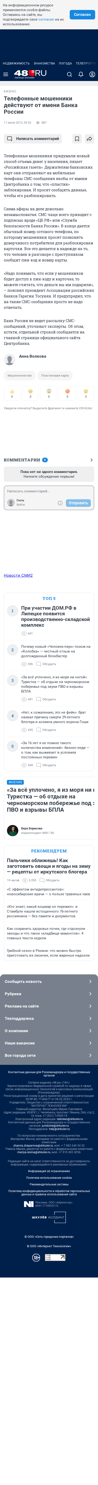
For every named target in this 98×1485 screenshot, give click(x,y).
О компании (16, 1030)
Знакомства (44, 63)
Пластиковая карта (55, 375)
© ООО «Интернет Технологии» (49, 1246)
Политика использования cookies (49, 1177)
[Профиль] (92, 74)
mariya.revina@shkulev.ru (33, 1152)
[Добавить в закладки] (77, 139)
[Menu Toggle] (5, 74)
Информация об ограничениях (49, 1171)
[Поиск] (69, 74)
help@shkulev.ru (59, 1129)
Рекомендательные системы (49, 1184)
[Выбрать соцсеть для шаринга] (89, 139)
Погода (65, 63)
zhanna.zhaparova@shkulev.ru (33, 1145)
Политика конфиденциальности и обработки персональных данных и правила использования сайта (49, 1192)
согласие (46, 19)
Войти (21, 504)
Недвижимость (16, 63)
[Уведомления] (81, 74)
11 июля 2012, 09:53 (17, 122)
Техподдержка (19, 1018)
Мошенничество (20, 375)
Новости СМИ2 (18, 575)
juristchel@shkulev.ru (55, 1125)
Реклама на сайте (22, 1006)
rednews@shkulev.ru (70, 1119)
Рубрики (13, 993)
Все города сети (20, 1055)
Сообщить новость (23, 981)
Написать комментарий (37, 138)
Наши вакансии (20, 1043)
